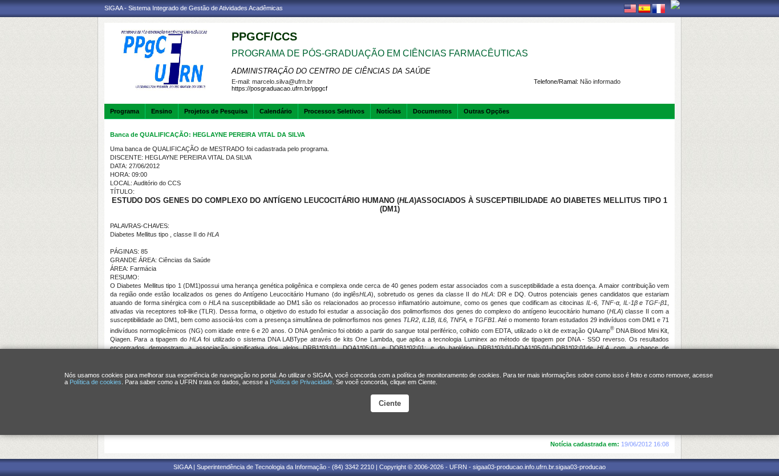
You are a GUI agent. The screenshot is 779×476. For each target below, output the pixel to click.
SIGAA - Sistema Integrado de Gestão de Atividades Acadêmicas (193, 8)
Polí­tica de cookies (95, 382)
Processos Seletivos (334, 111)
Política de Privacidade (301, 382)
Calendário (275, 111)
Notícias (388, 111)
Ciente (390, 403)
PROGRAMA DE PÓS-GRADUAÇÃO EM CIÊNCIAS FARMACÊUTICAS (380, 53)
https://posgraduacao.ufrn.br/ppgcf (279, 88)
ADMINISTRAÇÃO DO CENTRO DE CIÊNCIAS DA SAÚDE (331, 71)
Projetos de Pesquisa (216, 111)
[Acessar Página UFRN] (675, 4)
